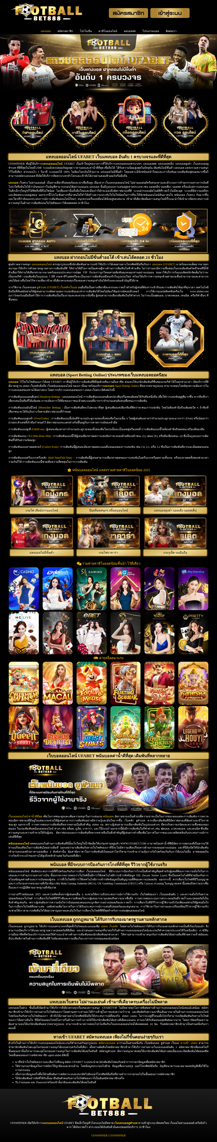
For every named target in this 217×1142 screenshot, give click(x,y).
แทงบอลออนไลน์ (53, 1123)
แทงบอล (46, 31)
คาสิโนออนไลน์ (107, 31)
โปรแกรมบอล (150, 31)
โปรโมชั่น (86, 31)
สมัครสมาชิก (65, 31)
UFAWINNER (99, 1135)
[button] (12, 588)
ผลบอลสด (130, 31)
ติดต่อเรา (171, 31)
